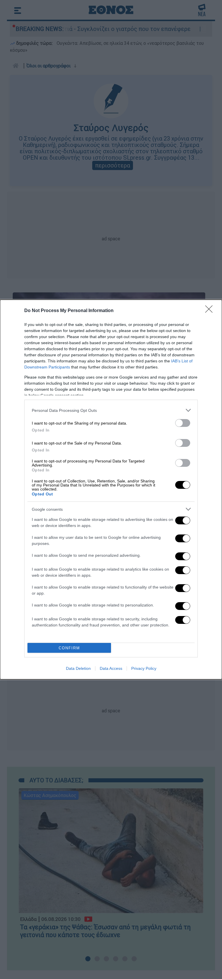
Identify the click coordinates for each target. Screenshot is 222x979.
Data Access (111, 668)
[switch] (182, 423)
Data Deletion (78, 668)
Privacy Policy (143, 668)
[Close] (210, 310)
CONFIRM (69, 648)
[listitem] (111, 410)
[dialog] (111, 489)
